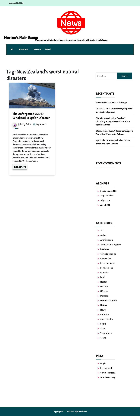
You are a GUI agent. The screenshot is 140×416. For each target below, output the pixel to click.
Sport (103, 323)
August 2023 (106, 195)
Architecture (106, 240)
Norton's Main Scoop (21, 37)
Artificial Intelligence (110, 244)
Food (102, 277)
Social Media (106, 319)
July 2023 (105, 200)
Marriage (105, 296)
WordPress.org (108, 377)
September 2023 (108, 191)
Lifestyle (104, 291)
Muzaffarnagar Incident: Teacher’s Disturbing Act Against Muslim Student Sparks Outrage (113, 121)
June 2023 (105, 205)
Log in (103, 363)
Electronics (105, 258)
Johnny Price (24, 124)
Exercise (104, 272)
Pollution (104, 314)
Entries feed (106, 368)
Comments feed (108, 372)
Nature (103, 305)
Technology (106, 333)
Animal (103, 235)
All (12, 49)
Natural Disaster (108, 300)
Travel (48, 49)
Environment (106, 268)
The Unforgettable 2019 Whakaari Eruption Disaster (31, 116)
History (104, 286)
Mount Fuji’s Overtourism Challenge (111, 102)
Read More (20, 167)
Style (102, 328)
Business (23, 49)
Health (103, 282)
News (36, 49)
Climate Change (108, 254)
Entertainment (107, 263)
